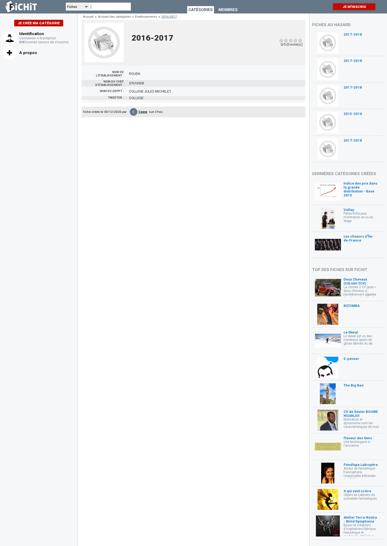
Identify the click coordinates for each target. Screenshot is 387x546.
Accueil (88, 16)
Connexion (27, 38)
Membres (228, 9)
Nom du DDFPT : (112, 91)
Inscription (48, 38)
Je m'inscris (354, 7)
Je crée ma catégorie (39, 23)
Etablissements (146, 16)
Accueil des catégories (114, 16)
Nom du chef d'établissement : (109, 83)
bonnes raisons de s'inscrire (43, 42)
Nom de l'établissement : (110, 73)
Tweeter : (116, 97)
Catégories (200, 9)
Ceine (142, 112)
